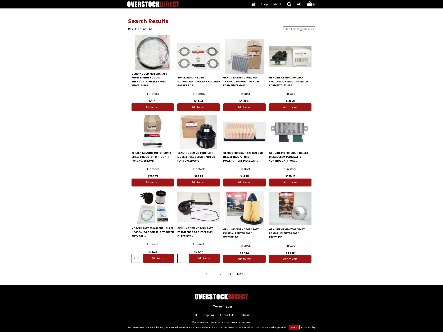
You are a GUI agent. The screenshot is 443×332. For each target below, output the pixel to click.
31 (229, 274)
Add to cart (153, 107)
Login (229, 306)
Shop (264, 4)
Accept (294, 327)
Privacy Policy (308, 327)
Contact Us (227, 315)
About (277, 4)
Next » (241, 274)
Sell (195, 315)
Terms (218, 306)
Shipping (209, 315)
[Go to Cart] (311, 4)
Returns (245, 315)
